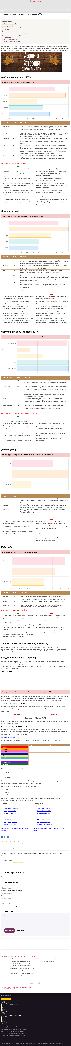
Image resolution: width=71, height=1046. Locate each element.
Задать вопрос (18, 862)
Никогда (8, 924)
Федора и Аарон (10, 822)
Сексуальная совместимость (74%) (12, 28)
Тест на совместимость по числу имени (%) (14, 33)
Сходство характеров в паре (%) (11, 35)
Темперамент (7, 37)
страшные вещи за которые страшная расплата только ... (17, 901)
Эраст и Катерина (43, 819)
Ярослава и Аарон (11, 808)
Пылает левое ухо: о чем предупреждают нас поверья (46, 974)
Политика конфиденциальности (10, 1040)
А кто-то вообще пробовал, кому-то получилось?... (15, 906)
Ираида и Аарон (10, 811)
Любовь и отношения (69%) (10, 24)
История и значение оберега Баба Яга (22, 974)
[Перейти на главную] (35, 1)
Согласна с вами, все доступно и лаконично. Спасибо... (17, 895)
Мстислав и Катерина (45, 824)
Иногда (8, 922)
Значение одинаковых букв (10, 39)
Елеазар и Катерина (44, 808)
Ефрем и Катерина (44, 811)
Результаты (20, 930)
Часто (8, 920)
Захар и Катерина (43, 822)
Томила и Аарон (10, 813)
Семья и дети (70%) (8, 26)
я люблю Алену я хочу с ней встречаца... (13, 890)
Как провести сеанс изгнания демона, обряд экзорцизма (21, 965)
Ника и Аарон (9, 819)
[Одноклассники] (5, 837)
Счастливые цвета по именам (11, 41)
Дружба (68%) (6, 30)
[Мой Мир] (8, 837)
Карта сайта (4, 1039)
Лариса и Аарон (10, 824)
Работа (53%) (6, 32)
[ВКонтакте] (2, 837)
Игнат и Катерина (43, 813)
